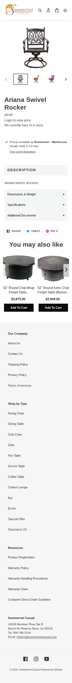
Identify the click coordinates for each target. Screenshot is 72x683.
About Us (14, 343)
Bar (10, 498)
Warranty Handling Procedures (28, 578)
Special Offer (16, 519)
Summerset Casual (29, 669)
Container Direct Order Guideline (29, 599)
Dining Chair (16, 413)
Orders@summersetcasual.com (37, 637)
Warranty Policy (18, 568)
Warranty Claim (18, 589)
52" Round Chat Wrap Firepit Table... (18, 290)
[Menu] (65, 10)
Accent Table (16, 466)
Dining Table (16, 423)
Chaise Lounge (18, 487)
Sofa (11, 445)
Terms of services (19, 385)
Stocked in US (17, 529)
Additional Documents (21, 215)
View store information (22, 151)
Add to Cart (18, 307)
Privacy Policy (17, 375)
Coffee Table (16, 476)
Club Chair (15, 434)
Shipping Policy (18, 364)
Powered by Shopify (51, 669)
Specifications (16, 204)
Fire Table (14, 455)
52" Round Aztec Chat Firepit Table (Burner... (53, 290)
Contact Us (15, 353)
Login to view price (17, 120)
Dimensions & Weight (21, 194)
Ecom (12, 508)
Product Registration (21, 557)
